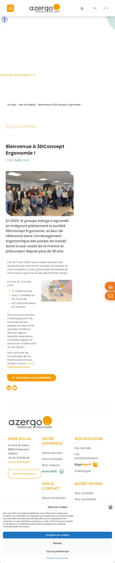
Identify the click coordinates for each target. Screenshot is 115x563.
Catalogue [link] (83, 471)
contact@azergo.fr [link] (19, 462)
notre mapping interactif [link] (20, 365)
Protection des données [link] (57, 558)
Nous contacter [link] (54, 498)
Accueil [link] (11, 104)
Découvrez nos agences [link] (23, 474)
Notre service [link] (52, 453)
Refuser (57, 543)
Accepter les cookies (57, 535)
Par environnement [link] (86, 456)
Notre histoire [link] (52, 459)
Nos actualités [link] (27, 104)
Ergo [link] (83, 464)
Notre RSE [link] (49, 471)
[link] (4, 19)
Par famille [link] (83, 448)
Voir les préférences (57, 551)
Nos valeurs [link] (51, 465)
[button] (110, 507)
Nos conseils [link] (84, 493)
